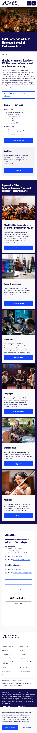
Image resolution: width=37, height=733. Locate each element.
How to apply (6, 654)
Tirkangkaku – (12, 680)
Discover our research (18, 303)
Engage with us (18, 464)
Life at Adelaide (24, 646)
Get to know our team (18, 412)
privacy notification (17, 717)
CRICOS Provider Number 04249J (12, 685)
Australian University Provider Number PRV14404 (17, 683)
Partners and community (9, 658)
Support (22, 658)
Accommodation (25, 671)
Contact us (23, 675)
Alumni (4, 667)
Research (5, 650)
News (4, 675)
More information (27, 728)
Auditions (18, 170)
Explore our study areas (18, 141)
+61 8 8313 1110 (19, 569)
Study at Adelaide (7, 646)
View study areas (18, 358)
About (21, 650)
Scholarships (6, 671)
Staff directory (24, 667)
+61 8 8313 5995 (19, 556)
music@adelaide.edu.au (21, 560)
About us (18, 248)
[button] (34, 710)
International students (26, 661)
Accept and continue (10, 727)
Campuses (23, 654)
